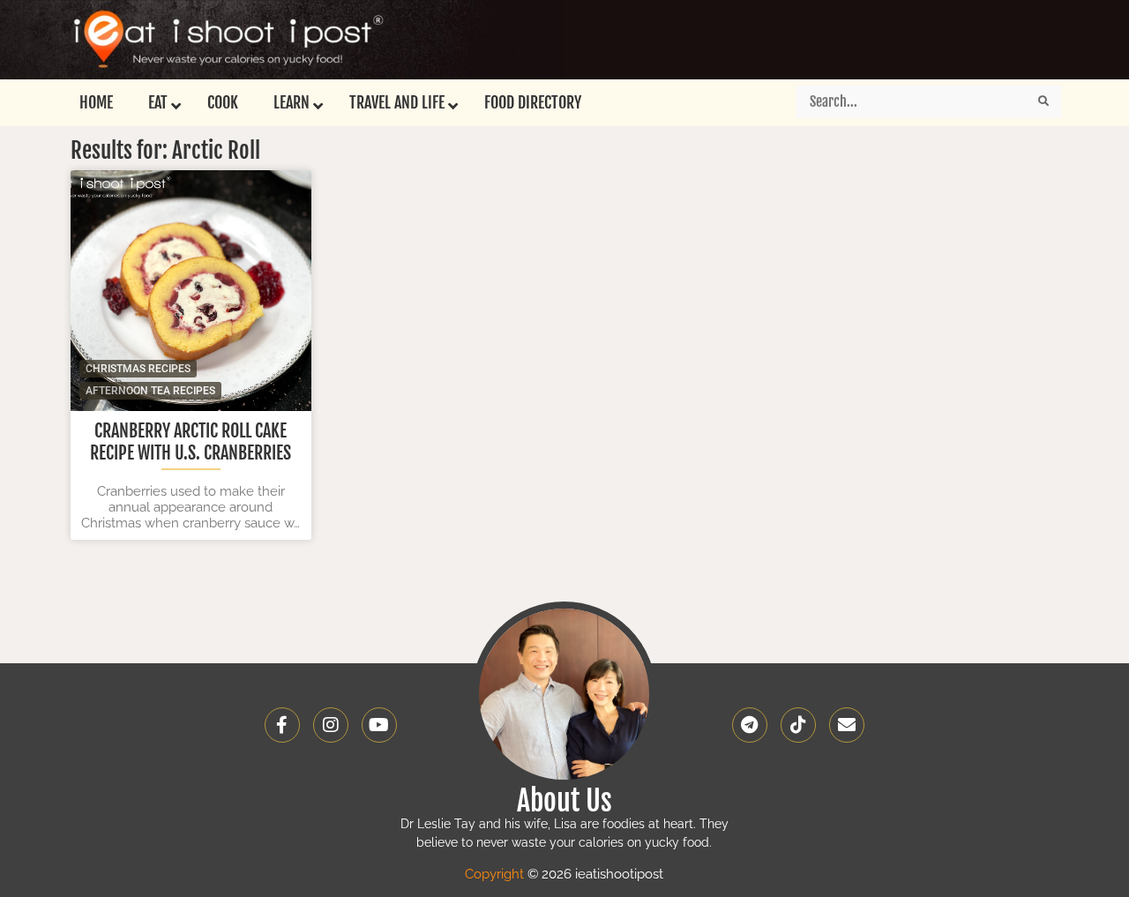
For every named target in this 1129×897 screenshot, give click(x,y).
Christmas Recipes (138, 369)
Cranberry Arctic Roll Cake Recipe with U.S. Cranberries (190, 442)
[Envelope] (846, 725)
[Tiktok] (798, 725)
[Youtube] (379, 725)
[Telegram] (749, 725)
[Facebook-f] (282, 725)
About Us (564, 801)
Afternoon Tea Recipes (150, 391)
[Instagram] (330, 725)
